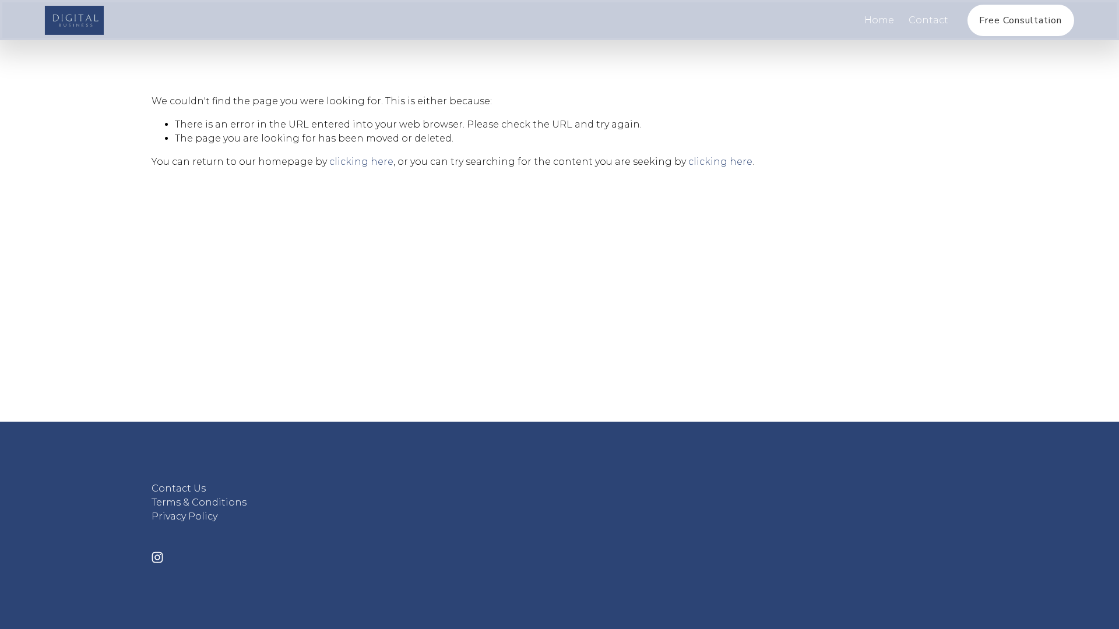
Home (879, 20)
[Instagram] (157, 557)
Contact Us (179, 488)
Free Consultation (1020, 20)
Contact (928, 20)
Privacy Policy (184, 516)
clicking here (361, 161)
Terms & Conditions (199, 502)
